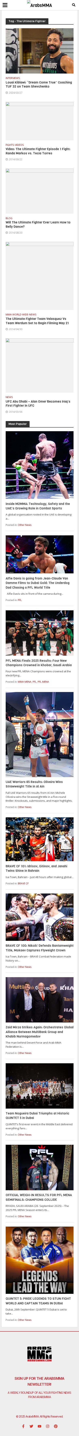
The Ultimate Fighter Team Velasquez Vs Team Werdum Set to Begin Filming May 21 (37, 321)
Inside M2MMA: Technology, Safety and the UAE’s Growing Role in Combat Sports (38, 506)
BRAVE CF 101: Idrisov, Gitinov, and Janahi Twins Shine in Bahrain (36, 868)
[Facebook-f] (23, 1426)
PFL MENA (43, 681)
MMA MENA (24, 681)
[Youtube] (39, 1426)
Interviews (13, 78)
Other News (24, 525)
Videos (19, 145)
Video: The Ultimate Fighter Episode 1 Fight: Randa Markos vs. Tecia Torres (38, 151)
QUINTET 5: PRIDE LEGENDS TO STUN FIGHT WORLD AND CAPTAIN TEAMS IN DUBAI (38, 1300)
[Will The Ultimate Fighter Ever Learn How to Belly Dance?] (40, 191)
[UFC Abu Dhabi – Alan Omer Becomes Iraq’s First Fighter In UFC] (40, 365)
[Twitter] (31, 1426)
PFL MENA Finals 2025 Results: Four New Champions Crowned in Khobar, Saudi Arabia (39, 662)
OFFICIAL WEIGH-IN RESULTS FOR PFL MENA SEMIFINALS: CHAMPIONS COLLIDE (39, 1197)
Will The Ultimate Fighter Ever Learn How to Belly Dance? (38, 224)
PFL (20, 600)
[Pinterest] (56, 1426)
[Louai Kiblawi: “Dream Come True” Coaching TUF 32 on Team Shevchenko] (40, 51)
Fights (10, 145)
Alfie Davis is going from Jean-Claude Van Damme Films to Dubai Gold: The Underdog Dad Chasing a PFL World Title (37, 583)
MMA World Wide (17, 314)
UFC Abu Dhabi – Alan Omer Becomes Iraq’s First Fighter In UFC (38, 404)
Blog (9, 218)
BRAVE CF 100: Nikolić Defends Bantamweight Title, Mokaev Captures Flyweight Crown (40, 947)
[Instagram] (47, 1426)
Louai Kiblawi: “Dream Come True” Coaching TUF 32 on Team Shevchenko (39, 84)
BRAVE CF (23, 883)
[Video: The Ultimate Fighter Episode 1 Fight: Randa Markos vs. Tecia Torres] (40, 121)
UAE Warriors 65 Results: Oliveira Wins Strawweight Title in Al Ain (34, 784)
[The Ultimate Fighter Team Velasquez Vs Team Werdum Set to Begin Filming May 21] (40, 276)
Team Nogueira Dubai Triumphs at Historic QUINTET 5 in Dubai (37, 1115)
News (32, 314)
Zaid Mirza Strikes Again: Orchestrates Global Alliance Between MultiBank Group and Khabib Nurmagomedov (40, 1032)
